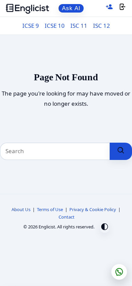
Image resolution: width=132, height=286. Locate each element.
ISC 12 (101, 25)
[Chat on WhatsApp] (119, 272)
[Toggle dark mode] (104, 227)
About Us (21, 209)
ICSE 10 (55, 25)
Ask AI (71, 8)
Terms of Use (50, 209)
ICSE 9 (30, 25)
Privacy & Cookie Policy (92, 209)
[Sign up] (109, 8)
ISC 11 (78, 25)
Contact (66, 217)
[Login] (122, 8)
